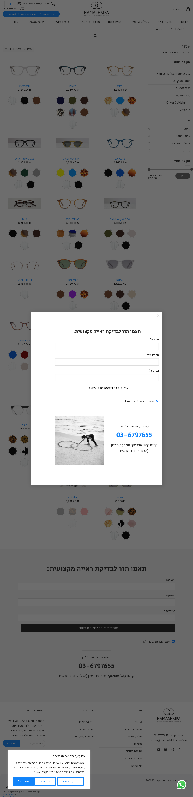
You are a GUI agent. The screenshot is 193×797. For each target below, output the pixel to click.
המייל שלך (153, 370)
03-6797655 (134, 435)
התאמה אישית (70, 781)
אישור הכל (23, 781)
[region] (49, 769)
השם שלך (154, 339)
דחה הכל (45, 781)
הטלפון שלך (153, 355)
